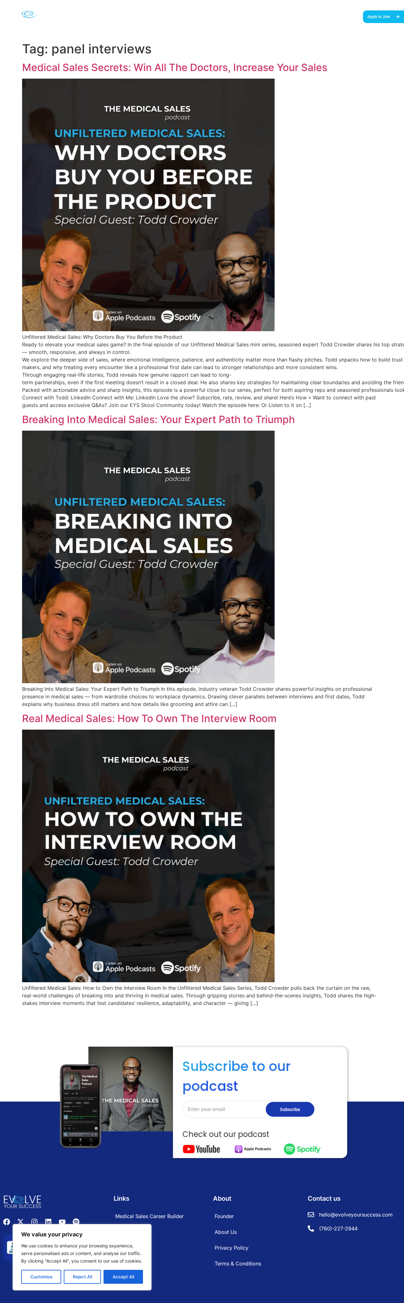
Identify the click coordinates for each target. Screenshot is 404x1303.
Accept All (123, 1276)
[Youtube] (62, 1221)
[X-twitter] (20, 1221)
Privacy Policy (231, 1248)
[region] (82, 1257)
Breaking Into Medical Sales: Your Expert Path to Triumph (158, 419)
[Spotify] (76, 1221)
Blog (324, 16)
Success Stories (233, 16)
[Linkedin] (48, 1221)
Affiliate (124, 1232)
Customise (41, 1276)
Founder (224, 1216)
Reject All (82, 1276)
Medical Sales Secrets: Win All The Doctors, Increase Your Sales (174, 67)
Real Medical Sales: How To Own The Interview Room (149, 718)
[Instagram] (34, 1221)
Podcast (306, 16)
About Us (344, 16)
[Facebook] (6, 1221)
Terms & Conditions (238, 1263)
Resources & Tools (273, 16)
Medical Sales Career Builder (183, 16)
